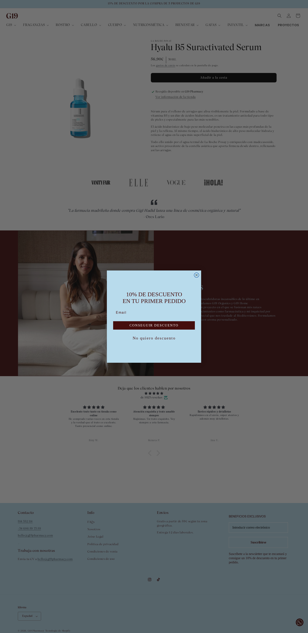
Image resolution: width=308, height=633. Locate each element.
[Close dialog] (196, 275)
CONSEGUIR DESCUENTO (154, 325)
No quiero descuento (154, 338)
